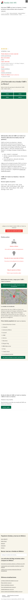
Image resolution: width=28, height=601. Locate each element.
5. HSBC (4, 335)
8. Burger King (5, 343)
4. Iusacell (4, 332)
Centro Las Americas (6, 55)
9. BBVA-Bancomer (6, 346)
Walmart (3, 543)
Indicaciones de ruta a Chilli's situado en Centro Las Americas (14, 285)
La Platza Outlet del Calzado (9, 580)
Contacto (3, 595)
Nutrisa (2, 548)
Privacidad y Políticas (6, 596)
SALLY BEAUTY (4, 539)
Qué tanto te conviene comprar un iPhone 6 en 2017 (13, 563)
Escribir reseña (6, 407)
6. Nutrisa (4, 338)
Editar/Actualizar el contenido (13, 595)
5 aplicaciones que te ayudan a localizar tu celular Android (12, 566)
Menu (26, 1)
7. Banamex (4, 340)
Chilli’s (2, 59)
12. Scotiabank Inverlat (7, 354)
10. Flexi (4, 349)
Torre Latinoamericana (8, 587)
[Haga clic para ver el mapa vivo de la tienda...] (14, 296)
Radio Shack (4, 541)
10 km (7, 94)
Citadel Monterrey (7, 589)
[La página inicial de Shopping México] (14, 2)
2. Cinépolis (4, 327)
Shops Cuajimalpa (7, 585)
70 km (7, 97)
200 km (20, 97)
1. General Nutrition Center (8, 324)
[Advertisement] (14, 32)
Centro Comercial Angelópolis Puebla (11, 591)
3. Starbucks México (7, 330)
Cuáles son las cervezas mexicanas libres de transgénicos (11, 570)
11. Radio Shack (6, 351)
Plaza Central (6, 582)
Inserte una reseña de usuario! (14, 231)
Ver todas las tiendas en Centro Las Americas (13, 357)
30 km (20, 94)
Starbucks (3, 545)
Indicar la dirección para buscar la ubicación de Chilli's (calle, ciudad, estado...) (12, 88)
